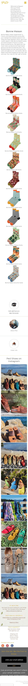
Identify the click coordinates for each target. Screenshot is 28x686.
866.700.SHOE (14, 313)
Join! (14, 665)
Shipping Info (14, 634)
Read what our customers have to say (14, 617)
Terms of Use (14, 639)
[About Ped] (14, 333)
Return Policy (14, 635)
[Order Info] (14, 352)
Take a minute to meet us (14, 611)
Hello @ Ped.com (14, 311)
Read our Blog (14, 622)
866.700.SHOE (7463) (14, 629)
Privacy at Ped (14, 637)
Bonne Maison (14, 31)
